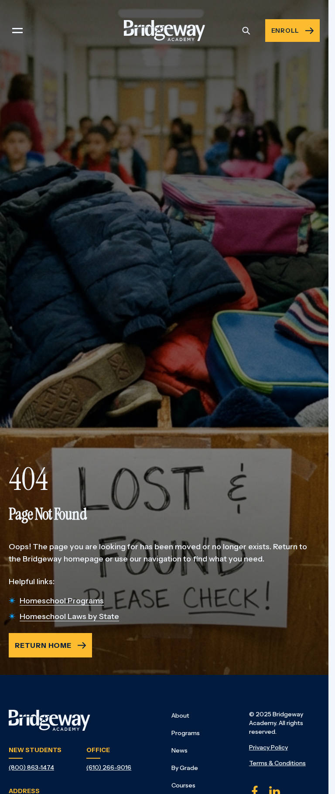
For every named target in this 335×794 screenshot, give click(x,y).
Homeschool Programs (62, 601)
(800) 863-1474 (31, 767)
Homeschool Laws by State (69, 616)
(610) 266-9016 (108, 767)
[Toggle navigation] (17, 30)
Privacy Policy (268, 747)
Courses (183, 785)
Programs (185, 733)
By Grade (184, 768)
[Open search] (246, 30)
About (180, 715)
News (179, 750)
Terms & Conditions (277, 763)
